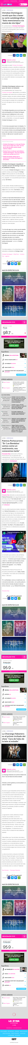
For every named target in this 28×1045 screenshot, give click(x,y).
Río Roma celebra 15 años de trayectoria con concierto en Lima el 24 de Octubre (18, 383)
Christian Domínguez (18, 26)
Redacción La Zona (10, 60)
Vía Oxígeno (16, 391)
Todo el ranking (21, 374)
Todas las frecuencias (13, 336)
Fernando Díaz (6, 454)
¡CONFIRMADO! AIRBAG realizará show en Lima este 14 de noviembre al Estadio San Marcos (19, 389)
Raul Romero (5, 870)
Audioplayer (13, 461)
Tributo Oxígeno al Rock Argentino (17, 723)
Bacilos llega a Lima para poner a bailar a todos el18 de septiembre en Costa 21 (19, 718)
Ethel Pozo (16, 254)
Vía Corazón (16, 385)
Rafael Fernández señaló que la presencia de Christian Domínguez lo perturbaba (12, 158)
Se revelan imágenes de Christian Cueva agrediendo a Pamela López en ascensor (18, 413)
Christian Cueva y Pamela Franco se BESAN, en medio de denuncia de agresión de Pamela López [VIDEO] (19, 406)
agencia (7, 256)
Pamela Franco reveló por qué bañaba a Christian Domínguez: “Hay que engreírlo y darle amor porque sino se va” (13, 152)
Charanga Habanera (15, 870)
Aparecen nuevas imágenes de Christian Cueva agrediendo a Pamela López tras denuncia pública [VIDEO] (19, 420)
